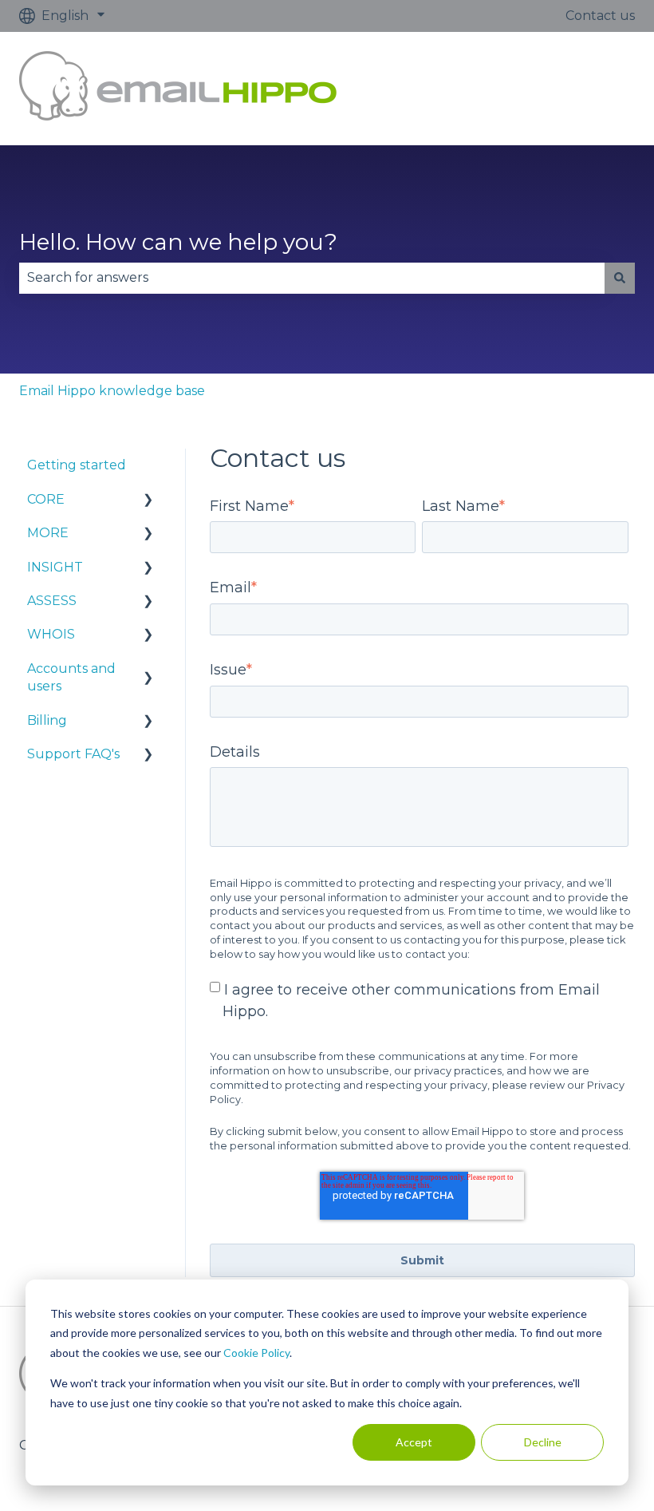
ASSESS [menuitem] (52, 600)
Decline (542, 1442)
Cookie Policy (256, 1352)
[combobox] (312, 278)
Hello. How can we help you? (178, 241)
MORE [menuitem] (48, 532)
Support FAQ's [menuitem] (73, 753)
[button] (148, 501)
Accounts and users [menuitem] (71, 677)
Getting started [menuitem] (76, 465)
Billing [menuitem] (47, 720)
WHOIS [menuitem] (51, 634)
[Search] (620, 278)
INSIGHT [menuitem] (55, 567)
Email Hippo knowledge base (112, 390)
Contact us (600, 15)
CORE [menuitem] (46, 499)
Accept (414, 1442)
